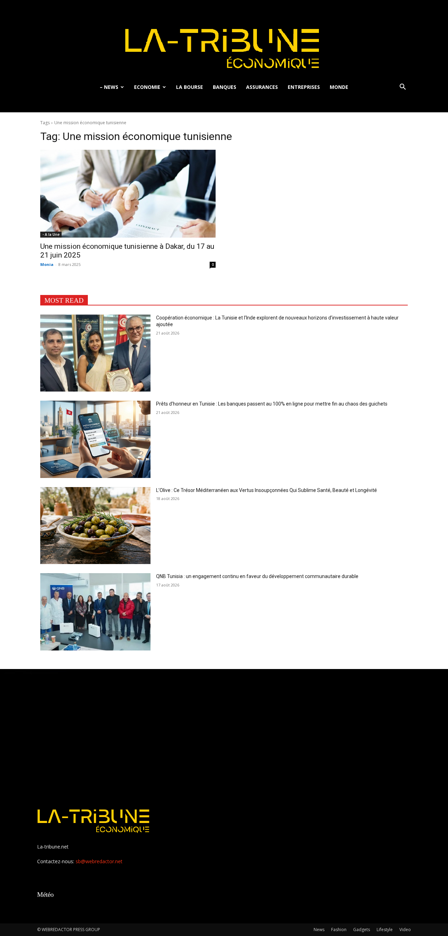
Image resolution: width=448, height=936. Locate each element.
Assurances (262, 87)
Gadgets (361, 930)
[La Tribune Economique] (224, 39)
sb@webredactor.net (99, 861)
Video (405, 930)
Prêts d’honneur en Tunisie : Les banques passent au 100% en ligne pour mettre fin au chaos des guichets (271, 404)
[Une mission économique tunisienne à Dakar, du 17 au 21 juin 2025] (128, 194)
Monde (339, 87)
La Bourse (189, 87)
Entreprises (304, 87)
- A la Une (50, 234)
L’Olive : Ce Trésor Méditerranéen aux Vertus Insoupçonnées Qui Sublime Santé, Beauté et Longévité (266, 490)
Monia (47, 264)
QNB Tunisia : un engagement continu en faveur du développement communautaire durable (257, 576)
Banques (224, 87)
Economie (147, 87)
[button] (402, 87)
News (319, 930)
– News (109, 87)
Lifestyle (385, 930)
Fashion (338, 930)
